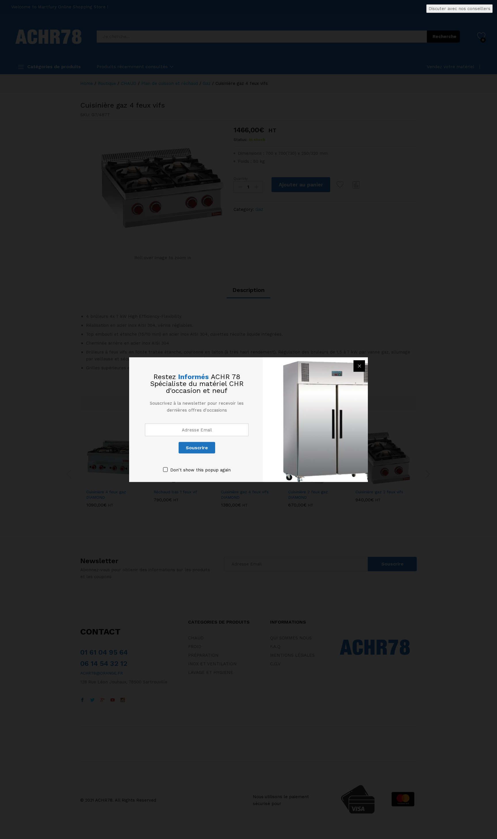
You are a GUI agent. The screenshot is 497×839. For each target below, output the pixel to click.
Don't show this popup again (200, 469)
